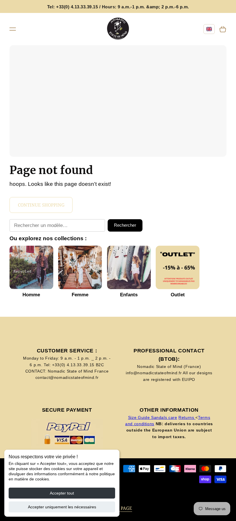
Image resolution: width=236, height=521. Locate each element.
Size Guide (139, 417)
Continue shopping (41, 205)
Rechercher (125, 225)
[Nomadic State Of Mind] (118, 28)
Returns (186, 417)
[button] (13, 29)
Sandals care (164, 417)
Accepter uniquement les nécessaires (62, 507)
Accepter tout (62, 493)
